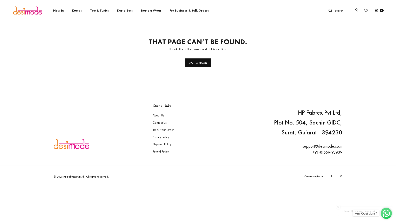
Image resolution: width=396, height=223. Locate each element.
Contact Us (159, 123)
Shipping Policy (162, 144)
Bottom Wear (151, 10)
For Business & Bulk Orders (189, 10)
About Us (158, 115)
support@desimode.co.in (322, 146)
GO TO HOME (198, 62)
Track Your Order (163, 130)
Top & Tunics (99, 10)
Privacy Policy (161, 137)
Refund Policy (161, 151)
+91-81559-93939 (327, 152)
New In (58, 10)
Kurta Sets (125, 10)
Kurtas (77, 10)
